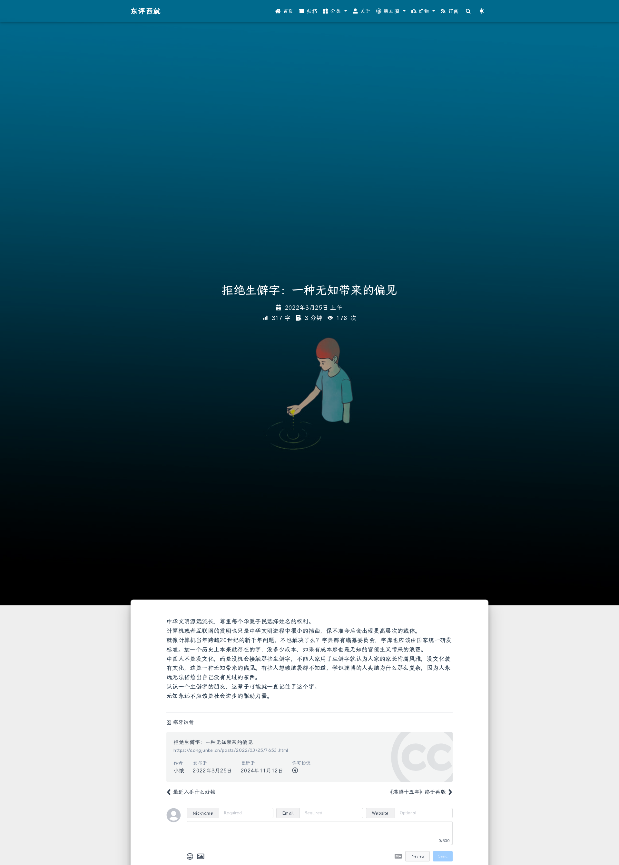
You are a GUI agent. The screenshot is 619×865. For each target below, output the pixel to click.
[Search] (468, 11)
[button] (335, 11)
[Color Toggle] (481, 11)
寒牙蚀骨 (183, 722)
